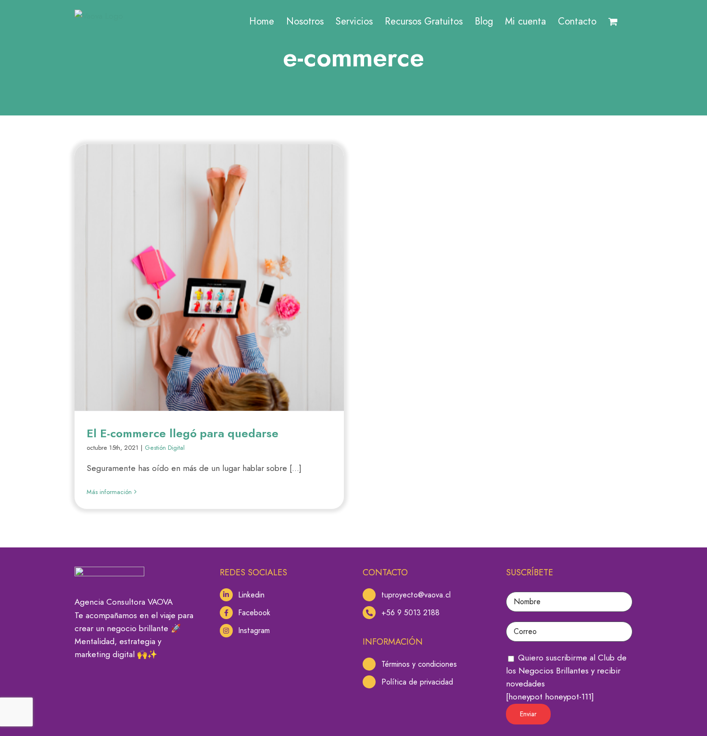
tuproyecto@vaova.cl (416, 594)
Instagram (254, 630)
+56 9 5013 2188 (410, 612)
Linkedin (251, 594)
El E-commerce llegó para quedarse (182, 433)
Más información (109, 491)
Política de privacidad (417, 681)
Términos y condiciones (419, 664)
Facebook (254, 612)
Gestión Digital (165, 447)
